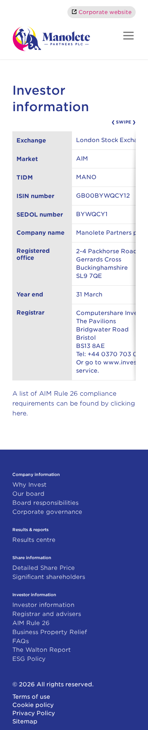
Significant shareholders (48, 577)
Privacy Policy (33, 713)
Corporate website (105, 12)
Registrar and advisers (46, 614)
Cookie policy (33, 705)
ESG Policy (29, 658)
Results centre (34, 539)
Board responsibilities (45, 502)
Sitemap (24, 721)
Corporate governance (47, 511)
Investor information (43, 605)
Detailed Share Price (43, 567)
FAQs (20, 641)
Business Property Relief (49, 632)
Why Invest (29, 484)
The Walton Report (41, 649)
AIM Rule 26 (31, 623)
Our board (28, 493)
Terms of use (31, 696)
